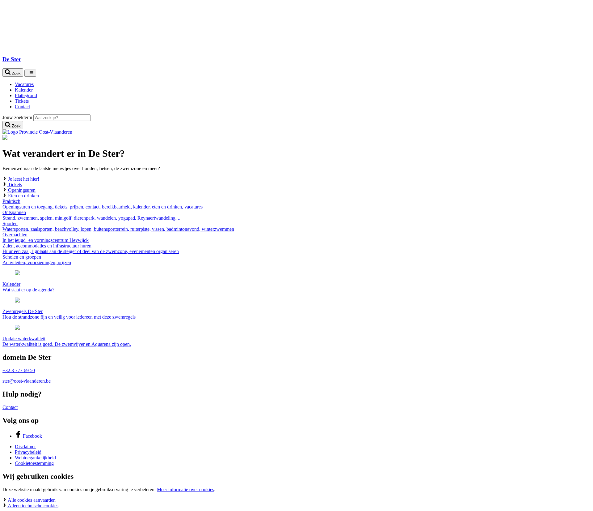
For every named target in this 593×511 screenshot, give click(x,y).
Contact (10, 407)
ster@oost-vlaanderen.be (26, 381)
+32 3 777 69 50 (18, 370)
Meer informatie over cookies (185, 489)
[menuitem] (303, 84)
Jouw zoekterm (17, 117)
